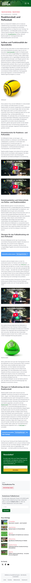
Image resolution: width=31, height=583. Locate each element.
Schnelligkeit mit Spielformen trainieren (19, 535)
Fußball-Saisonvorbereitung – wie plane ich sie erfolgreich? (19, 554)
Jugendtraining (12, 527)
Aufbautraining (12, 539)
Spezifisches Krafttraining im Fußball (18, 540)
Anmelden (15, 470)
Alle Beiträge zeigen (8, 487)
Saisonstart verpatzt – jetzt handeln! (18, 523)
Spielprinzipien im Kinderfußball (17, 529)
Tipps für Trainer (16, 11)
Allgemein (11, 533)
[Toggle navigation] (26, 3)
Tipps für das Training (6, 11)
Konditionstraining (13, 544)
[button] (28, 3)
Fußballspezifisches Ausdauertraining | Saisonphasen (18, 547)
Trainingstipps (12, 521)
